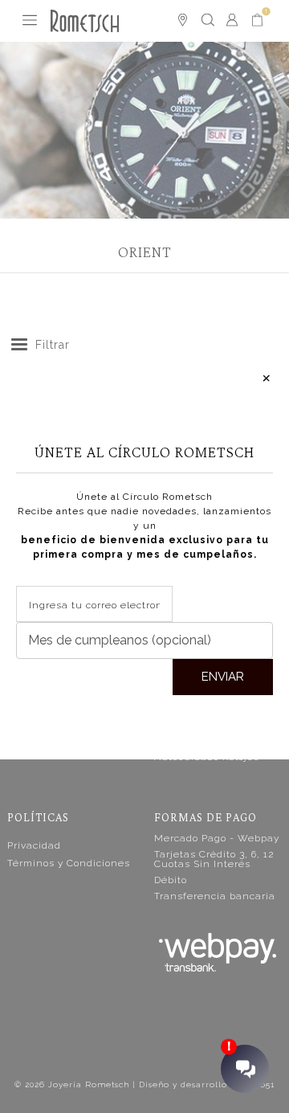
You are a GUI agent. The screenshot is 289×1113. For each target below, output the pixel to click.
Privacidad (34, 845)
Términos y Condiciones (68, 863)
